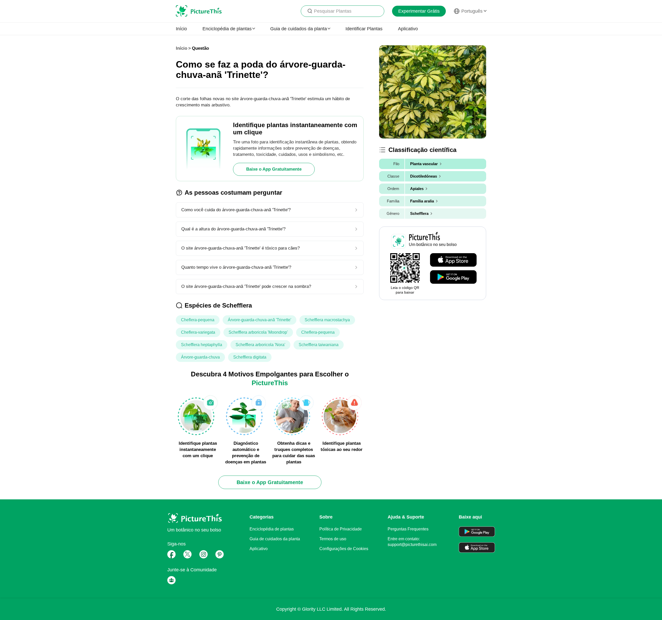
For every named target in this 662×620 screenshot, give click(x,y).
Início (181, 28)
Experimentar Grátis (419, 11)
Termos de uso (332, 539)
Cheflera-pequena (197, 320)
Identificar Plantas (363, 28)
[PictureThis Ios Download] (453, 260)
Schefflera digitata (249, 357)
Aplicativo (408, 28)
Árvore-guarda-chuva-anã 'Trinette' (259, 320)
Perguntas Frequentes (408, 529)
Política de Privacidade (340, 529)
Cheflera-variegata (198, 332)
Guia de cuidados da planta (275, 539)
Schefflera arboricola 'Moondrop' (258, 332)
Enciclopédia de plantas (272, 529)
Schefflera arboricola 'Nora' (260, 344)
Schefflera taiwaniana (318, 344)
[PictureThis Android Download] (453, 277)
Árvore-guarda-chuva (200, 357)
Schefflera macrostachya (327, 320)
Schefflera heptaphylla (201, 344)
